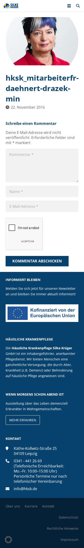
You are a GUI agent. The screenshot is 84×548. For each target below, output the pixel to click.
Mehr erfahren (22, 420)
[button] (69, 6)
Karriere (31, 506)
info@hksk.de (25, 488)
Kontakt (48, 506)
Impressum (69, 539)
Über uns (13, 506)
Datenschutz (68, 517)
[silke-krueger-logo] (11, 5)
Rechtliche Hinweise (62, 528)
